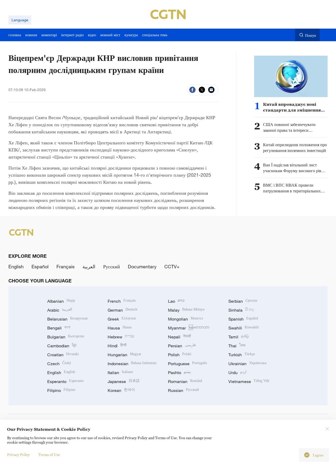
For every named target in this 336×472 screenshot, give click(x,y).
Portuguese (187, 363)
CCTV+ (172, 266)
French (122, 301)
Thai (236, 345)
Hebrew (121, 336)
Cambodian (61, 345)
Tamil (238, 336)
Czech (59, 363)
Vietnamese (248, 381)
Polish (179, 354)
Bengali (58, 328)
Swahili (243, 328)
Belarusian (67, 319)
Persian (182, 345)
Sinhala (241, 310)
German (122, 310)
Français (65, 266)
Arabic (59, 310)
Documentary (142, 266)
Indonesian (132, 363)
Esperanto (65, 381)
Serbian (242, 301)
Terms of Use (49, 454)
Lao (176, 301)
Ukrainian (247, 363)
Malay (186, 310)
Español (40, 266)
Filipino (61, 390)
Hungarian (124, 354)
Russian (183, 390)
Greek (122, 319)
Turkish (241, 354)
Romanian (185, 381)
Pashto (179, 372)
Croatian (63, 354)
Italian (120, 372)
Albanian (61, 301)
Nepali (179, 336)
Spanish (243, 319)
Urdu (237, 372)
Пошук (310, 35)
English (16, 266)
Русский (111, 266)
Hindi (117, 345)
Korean (121, 390)
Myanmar (188, 328)
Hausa (120, 328)
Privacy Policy (18, 454)
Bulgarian (65, 336)
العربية (88, 266)
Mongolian (185, 319)
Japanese (124, 381)
